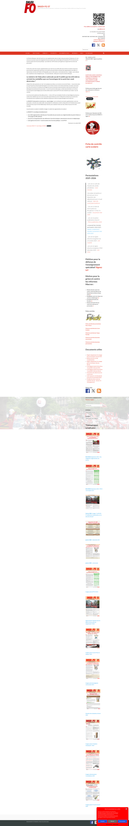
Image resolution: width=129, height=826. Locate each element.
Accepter (103, 821)
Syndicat (45, 53)
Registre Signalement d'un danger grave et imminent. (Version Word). (94, 363)
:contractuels (92, 563)
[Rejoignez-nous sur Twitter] (98, 45)
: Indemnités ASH (93, 539)
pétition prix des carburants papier (92, 96)
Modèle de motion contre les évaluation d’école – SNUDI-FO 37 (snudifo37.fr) (94, 380)
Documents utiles (64, 53)
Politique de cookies (109, 824)
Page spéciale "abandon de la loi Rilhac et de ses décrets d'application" (93, 622)
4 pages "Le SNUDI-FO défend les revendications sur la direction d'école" (94, 515)
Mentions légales (115, 824)
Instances (74, 53)
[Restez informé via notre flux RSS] (103, 45)
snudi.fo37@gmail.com (99, 39)
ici (89, 116)
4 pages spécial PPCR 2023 (92, 591)
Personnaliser (122, 821)
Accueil (28, 53)
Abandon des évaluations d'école (93, 713)
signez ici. (88, 91)
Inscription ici (89, 83)
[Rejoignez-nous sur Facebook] (93, 45)
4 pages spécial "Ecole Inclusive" (93, 804)
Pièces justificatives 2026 (95, 222)
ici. (86, 60)
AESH (81, 53)
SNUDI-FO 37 (44, 6)
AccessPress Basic (45, 821)
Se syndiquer (89, 53)
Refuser (112, 821)
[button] (126, 809)
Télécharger (49, 125)
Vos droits (53, 53)
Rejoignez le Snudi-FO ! (99, 41)
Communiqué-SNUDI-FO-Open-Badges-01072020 (36, 125)
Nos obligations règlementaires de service (94, 458)
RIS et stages (36, 53)
